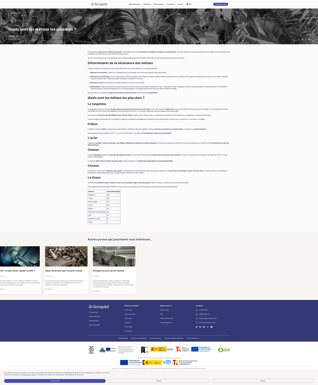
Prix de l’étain (128, 327)
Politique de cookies (155, 338)
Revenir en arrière (15, 13)
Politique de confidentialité (139, 338)
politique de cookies (29, 375)
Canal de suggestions (166, 322)
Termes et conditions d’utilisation (174, 338)
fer (126, 187)
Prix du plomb (128, 318)
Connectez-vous (220, 4)
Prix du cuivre (128, 310)
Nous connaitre (164, 310)
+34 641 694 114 (203, 310)
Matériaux (147, 4)
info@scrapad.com (204, 314)
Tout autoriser (54, 381)
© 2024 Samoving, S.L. (193, 338)
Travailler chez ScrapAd (166, 318)
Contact (180, 4)
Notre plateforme (134, 4)
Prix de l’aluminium (130, 314)
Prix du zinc (128, 322)
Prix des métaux (158, 4)
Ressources (170, 4)
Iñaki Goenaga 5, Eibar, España (208, 318)
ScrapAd (16, 36)
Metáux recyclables (94, 325)
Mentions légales (123, 338)
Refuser (159, 381)
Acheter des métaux (94, 316)
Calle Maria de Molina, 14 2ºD (207, 322)
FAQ (161, 314)
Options (263, 381)
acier (90, 143)
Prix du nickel (128, 331)
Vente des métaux (94, 320)
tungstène (93, 109)
